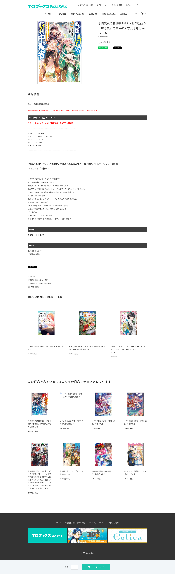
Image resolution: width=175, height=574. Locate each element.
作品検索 (62, 14)
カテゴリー (49, 13)
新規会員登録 (117, 5)
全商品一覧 (93, 14)
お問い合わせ (114, 522)
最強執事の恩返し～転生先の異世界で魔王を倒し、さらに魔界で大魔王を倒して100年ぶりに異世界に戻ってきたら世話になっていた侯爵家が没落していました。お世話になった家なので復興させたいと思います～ (39, 479)
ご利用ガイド (125, 14)
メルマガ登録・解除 (85, 5)
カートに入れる (98, 567)
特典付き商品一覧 (77, 14)
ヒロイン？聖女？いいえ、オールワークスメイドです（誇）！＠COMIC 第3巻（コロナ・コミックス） (128, 349)
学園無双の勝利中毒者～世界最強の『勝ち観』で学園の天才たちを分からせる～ (39, 424)
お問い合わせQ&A (108, 14)
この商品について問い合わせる (39, 283)
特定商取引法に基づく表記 (38, 280)
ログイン (128, 5)
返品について (33, 276)
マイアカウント (102, 5)
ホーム (58, 522)
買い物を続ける (34, 287)
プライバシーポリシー (96, 522)
